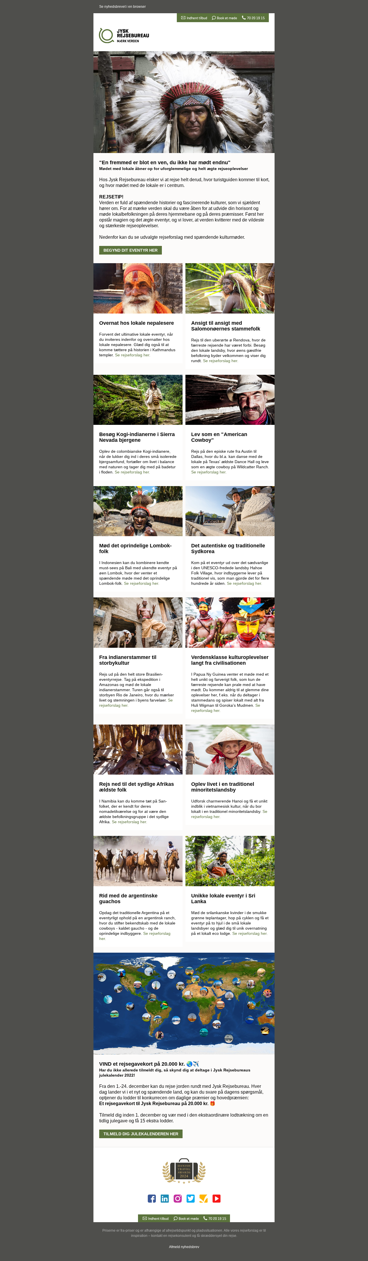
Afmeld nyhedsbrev (184, 1247)
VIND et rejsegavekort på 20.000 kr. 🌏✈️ (149, 1064)
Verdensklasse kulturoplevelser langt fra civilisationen (230, 660)
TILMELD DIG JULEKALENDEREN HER (140, 1134)
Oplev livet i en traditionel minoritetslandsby (222, 787)
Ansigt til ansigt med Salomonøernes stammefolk (225, 326)
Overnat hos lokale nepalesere (136, 323)
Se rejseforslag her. (132, 355)
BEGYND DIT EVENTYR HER (130, 250)
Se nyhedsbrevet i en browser (122, 7)
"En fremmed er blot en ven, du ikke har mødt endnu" (165, 162)
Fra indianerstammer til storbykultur (127, 660)
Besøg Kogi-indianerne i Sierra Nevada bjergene (137, 437)
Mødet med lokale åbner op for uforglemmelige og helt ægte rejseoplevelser (173, 168)
